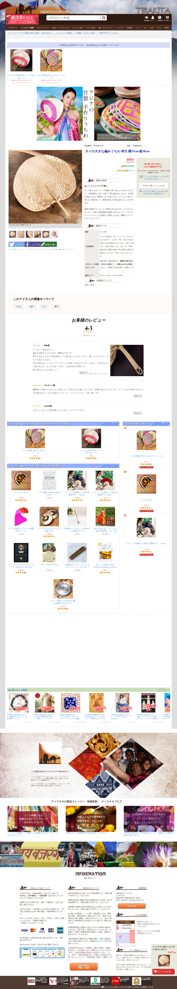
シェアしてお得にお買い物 (55, 249)
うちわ (18, 307)
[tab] (12, 27)
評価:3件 (131, 170)
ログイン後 (12, 249)
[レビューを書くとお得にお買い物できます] (49, 247)
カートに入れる (164, 971)
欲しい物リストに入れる (154, 186)
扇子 (32, 307)
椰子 (56, 307)
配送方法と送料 (101, 941)
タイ (44, 307)
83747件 (169, 2)
